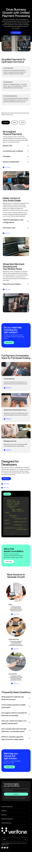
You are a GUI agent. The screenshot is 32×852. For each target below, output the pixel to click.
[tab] (5, 122)
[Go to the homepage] (14, 830)
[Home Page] (6, 3)
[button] (29, 3)
